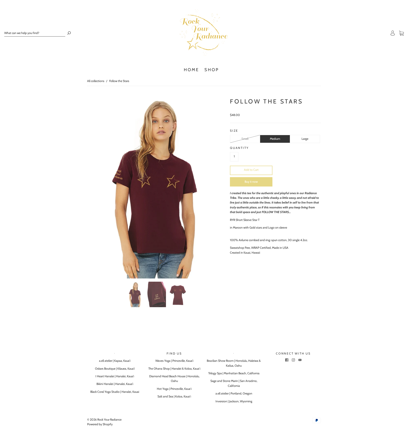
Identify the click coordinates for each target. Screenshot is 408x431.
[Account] (393, 33)
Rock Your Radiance (109, 419)
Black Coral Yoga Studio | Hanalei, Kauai (114, 392)
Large (305, 139)
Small (244, 139)
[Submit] (69, 33)
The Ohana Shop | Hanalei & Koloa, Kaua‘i (174, 368)
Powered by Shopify (100, 424)
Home (191, 69)
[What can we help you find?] (34, 33)
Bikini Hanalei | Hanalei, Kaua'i (114, 384)
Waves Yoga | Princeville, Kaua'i (174, 361)
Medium (275, 139)
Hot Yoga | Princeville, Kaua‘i (174, 389)
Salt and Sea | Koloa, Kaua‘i (174, 396)
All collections (95, 81)
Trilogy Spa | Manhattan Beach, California (233, 373)
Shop (211, 69)
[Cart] (401, 33)
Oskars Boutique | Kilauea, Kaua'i (115, 368)
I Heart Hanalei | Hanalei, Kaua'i (114, 376)
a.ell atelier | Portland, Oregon (233, 393)
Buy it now (251, 182)
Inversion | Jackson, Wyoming (233, 401)
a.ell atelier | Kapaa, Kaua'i (114, 361)
